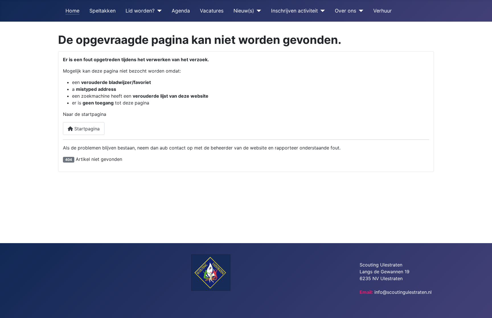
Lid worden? (140, 11)
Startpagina (86, 129)
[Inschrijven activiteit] (321, 11)
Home (72, 11)
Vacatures (212, 11)
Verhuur (382, 11)
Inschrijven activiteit (294, 11)
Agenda (181, 11)
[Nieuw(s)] (257, 11)
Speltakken (102, 11)
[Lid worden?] (158, 11)
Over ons (345, 11)
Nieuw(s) (243, 11)
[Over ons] (359, 11)
